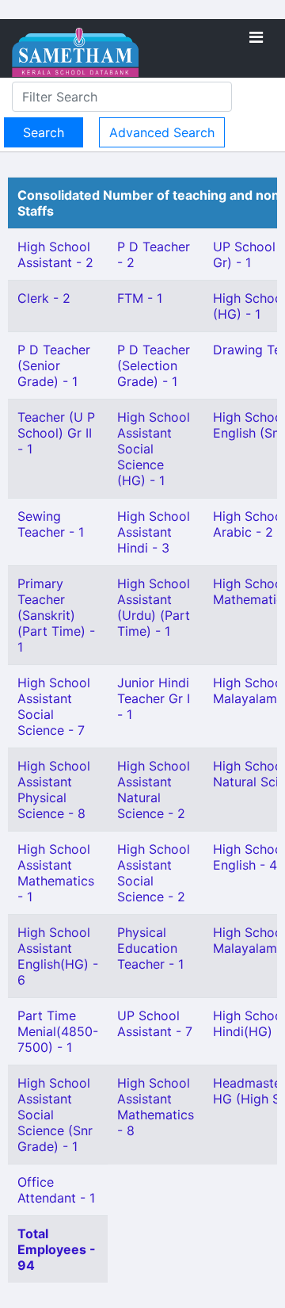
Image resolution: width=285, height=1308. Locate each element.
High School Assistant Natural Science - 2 (153, 789)
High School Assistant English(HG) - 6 (57, 956)
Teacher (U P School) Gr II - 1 (56, 433)
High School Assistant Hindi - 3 (153, 532)
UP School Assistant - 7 (154, 1023)
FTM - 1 (139, 298)
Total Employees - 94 (56, 1249)
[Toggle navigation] (256, 37)
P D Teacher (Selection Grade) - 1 (153, 365)
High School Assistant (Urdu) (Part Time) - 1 (153, 607)
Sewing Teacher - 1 (50, 524)
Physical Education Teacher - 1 (150, 948)
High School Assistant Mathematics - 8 (155, 1106)
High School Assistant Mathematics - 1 (55, 873)
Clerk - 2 (43, 298)
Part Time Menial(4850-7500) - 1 (57, 1031)
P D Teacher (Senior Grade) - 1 (53, 365)
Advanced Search (162, 132)
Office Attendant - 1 (56, 1190)
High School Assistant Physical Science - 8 (53, 789)
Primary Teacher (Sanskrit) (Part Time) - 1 (56, 615)
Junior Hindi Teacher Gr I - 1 (153, 698)
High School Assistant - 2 (55, 254)
